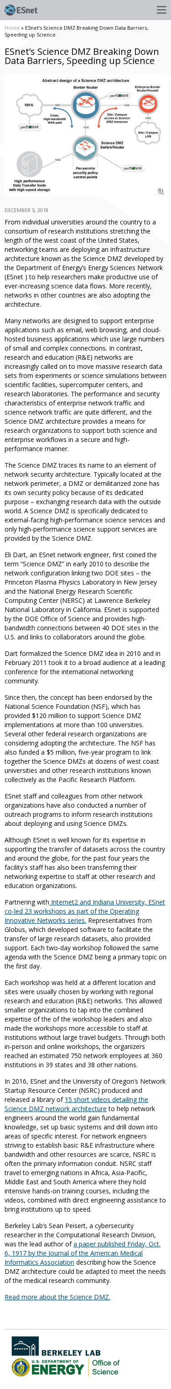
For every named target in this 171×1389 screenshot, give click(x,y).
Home (12, 27)
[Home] (21, 10)
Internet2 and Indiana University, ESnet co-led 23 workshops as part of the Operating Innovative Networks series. (85, 911)
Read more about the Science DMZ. (57, 1297)
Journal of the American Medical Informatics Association (74, 1258)
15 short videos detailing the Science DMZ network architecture (76, 1104)
